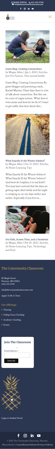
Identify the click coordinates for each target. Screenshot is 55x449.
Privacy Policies (45, 444)
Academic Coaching (12, 319)
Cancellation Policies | (27, 444)
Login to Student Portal (11, 418)
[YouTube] (33, 9)
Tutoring (7, 309)
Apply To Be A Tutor (10, 295)
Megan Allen (16, 72)
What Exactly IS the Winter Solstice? (25, 160)
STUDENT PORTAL (19, 2)
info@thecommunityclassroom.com (17, 289)
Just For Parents (14, 76)
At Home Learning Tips (19, 168)
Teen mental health (34, 76)
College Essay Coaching (13, 314)
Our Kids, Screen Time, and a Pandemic (27, 239)
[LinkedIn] (29, 9)
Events (6, 324)
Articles (43, 72)
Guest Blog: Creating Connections (24, 68)
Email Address (11, 351)
